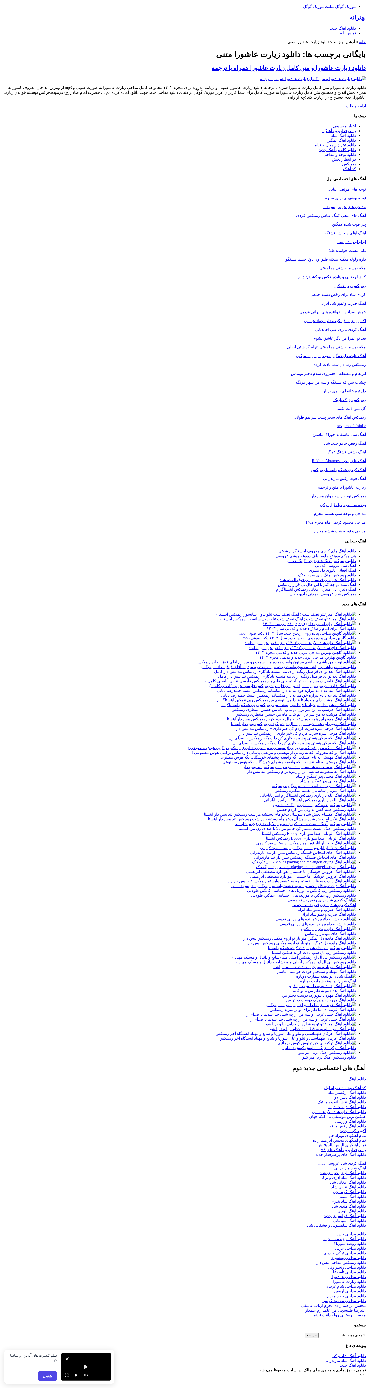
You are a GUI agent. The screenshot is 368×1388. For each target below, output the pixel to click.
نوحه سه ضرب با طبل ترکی (343, 505)
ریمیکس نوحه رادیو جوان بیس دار (338, 496)
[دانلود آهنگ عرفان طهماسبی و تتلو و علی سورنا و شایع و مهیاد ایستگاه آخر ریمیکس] (285, 1033)
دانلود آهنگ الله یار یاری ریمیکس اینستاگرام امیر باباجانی (310, 800)
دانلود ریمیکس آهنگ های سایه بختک (327, 575)
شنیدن (47, 1376)
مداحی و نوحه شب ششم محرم (340, 531)
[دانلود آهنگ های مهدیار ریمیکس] (328, 929)
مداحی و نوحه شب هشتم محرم (340, 513)
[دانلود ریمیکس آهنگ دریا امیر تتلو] (327, 1052)
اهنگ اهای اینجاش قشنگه (345, 233)
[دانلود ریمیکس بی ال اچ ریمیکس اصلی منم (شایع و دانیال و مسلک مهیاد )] (294, 957)
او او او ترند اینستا (351, 242)
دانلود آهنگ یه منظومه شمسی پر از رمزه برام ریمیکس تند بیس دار (301, 771)
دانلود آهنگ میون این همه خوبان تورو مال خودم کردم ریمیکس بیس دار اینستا (293, 724)
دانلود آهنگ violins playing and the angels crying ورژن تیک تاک (306, 867)
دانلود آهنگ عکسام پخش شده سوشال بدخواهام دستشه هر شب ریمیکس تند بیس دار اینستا (282, 819)
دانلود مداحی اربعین (350, 1291)
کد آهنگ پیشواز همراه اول (345, 1088)
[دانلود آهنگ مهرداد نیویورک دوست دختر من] (319, 995)
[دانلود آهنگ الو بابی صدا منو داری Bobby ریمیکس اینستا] (309, 833)
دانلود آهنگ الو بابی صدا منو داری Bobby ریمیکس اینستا (311, 838)
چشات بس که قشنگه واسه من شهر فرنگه (331, 382)
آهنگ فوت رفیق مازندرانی (344, 478)
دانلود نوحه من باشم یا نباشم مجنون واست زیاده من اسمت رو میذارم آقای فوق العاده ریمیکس (278, 667)
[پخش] (76, 1375)
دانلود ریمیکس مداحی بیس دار (340, 1262)
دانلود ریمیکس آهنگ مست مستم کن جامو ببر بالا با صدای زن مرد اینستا (297, 828)
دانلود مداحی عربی (350, 1248)
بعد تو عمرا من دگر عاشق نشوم (339, 338)
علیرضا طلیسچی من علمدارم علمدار (335, 1310)
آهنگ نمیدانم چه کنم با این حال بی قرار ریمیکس (317, 584)
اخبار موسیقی (344, 126)
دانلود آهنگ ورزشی (350, 1121)
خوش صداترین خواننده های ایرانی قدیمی (332, 312)
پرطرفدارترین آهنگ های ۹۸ (343, 1150)
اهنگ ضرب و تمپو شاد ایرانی (342, 303)
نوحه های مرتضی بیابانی (346, 189)
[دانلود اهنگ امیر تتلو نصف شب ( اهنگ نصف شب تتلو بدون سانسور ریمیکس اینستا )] (286, 614)
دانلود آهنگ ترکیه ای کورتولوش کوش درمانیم (319, 1048)
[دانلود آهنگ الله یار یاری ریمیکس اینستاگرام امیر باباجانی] (308, 795)
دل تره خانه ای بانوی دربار (344, 391)
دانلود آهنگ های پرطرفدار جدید (341, 1154)
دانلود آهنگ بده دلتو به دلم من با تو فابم (324, 990)
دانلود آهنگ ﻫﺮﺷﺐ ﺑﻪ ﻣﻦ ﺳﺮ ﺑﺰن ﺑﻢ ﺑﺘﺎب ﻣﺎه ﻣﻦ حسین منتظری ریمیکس (295, 714)
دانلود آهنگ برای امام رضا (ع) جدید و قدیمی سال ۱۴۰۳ (311, 628)
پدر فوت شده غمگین (349, 224)
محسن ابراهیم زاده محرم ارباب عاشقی (333, 1305)
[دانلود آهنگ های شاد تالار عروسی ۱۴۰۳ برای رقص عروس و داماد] (300, 643)
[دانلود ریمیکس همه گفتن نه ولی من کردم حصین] (314, 805)
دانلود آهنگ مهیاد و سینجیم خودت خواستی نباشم (316, 971)
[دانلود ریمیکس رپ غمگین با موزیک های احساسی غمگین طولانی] (301, 890)
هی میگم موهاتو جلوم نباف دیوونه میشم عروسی (316, 556)
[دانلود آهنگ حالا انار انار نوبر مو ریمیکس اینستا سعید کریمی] (306, 843)
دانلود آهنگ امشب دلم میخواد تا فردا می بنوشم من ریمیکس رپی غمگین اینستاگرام (288, 705)
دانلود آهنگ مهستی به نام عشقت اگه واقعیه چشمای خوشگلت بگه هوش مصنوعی (289, 762)
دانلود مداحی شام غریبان (345, 1286)
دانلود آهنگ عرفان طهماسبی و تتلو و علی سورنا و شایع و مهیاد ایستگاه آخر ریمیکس (287, 1038)
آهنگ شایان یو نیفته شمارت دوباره (328, 981)
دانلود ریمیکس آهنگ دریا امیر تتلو (329, 1057)
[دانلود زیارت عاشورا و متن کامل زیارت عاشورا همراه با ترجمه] (313, 79)
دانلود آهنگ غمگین (341, 140)
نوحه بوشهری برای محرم (345, 198)
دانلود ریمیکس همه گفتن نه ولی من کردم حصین (316, 809)
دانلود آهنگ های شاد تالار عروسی (339, 1111)
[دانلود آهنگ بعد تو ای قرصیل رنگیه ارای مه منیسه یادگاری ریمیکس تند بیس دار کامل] (285, 671)
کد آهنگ (349, 169)
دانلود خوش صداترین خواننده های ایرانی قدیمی (318, 924)
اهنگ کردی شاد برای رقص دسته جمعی (324, 905)
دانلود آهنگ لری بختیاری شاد (343, 1173)
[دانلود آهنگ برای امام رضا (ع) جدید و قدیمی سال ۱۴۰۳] (309, 624)
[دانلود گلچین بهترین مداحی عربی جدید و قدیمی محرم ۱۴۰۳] (305, 652)
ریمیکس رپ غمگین (350, 286)
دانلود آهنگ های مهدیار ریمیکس (330, 933)
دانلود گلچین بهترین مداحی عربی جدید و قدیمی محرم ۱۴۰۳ (307, 657)
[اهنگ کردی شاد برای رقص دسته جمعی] (322, 900)
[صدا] (86, 1375)
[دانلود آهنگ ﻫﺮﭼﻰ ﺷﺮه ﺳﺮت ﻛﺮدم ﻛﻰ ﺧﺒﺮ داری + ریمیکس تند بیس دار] (296, 728)
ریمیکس (349, 164)
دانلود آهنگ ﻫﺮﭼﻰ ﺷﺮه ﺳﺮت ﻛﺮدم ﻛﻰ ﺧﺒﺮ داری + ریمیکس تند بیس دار (298, 733)
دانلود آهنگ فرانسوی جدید (345, 1216)
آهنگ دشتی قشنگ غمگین (345, 452)
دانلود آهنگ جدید (343, 28)
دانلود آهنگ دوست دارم (347, 1107)
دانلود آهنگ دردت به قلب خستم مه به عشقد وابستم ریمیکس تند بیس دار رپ (293, 886)
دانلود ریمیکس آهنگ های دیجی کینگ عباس (321, 561)
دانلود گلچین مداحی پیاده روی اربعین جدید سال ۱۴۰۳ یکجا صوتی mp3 (299, 638)
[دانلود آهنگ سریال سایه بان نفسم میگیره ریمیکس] (313, 786)
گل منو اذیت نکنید (351, 408)
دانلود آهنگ (357, 1079)
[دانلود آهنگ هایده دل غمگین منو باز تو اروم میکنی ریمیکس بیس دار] (299, 938)
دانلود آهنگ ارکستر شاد (347, 1092)
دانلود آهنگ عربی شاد (348, 1187)
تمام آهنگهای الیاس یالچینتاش (341, 1145)
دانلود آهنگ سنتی (352, 1196)
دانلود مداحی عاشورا (348, 1277)
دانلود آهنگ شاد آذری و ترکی (343, 1177)
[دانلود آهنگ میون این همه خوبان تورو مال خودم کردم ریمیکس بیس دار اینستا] (291, 719)
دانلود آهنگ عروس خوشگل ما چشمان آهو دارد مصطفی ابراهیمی (303, 876)
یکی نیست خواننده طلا (347, 250)
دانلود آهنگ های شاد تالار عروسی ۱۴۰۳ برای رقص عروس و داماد (302, 647)
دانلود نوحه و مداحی (339, 154)
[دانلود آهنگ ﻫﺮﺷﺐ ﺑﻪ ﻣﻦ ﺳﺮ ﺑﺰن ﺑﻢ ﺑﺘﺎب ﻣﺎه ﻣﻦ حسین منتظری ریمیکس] (293, 709)
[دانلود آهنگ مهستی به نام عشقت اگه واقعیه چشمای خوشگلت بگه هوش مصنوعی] (287, 757)
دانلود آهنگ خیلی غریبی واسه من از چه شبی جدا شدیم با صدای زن (302, 1019)
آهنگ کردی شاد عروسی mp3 (342, 1163)
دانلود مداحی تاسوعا (349, 1272)
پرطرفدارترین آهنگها (339, 131)
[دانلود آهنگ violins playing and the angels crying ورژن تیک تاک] (304, 862)
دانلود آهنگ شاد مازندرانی (345, 1360)
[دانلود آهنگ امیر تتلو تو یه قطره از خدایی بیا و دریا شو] (311, 1024)
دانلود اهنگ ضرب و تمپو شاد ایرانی (328, 914)
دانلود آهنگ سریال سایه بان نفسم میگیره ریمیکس (315, 790)
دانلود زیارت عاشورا (349, 1281)
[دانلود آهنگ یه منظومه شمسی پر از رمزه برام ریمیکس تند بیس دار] (299, 767)
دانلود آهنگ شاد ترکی (349, 1356)
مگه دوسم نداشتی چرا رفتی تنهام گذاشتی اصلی (326, 347)
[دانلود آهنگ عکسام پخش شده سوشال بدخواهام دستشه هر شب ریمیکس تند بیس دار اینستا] (280, 814)
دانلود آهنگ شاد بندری (348, 1201)
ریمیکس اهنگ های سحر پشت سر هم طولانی (329, 417)
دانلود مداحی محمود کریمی (344, 1301)
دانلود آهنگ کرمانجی (349, 1192)
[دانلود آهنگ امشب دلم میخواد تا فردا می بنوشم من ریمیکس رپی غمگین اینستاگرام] (286, 700)
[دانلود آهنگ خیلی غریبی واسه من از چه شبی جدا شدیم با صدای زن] (300, 1014)
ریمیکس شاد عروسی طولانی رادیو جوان (323, 594)
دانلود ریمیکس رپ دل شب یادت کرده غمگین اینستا (314, 952)
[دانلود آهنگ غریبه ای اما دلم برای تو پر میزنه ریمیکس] (311, 1005)
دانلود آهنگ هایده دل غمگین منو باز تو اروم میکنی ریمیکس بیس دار (301, 943)
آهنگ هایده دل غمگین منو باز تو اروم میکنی (331, 356)
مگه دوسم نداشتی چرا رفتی (342, 268)
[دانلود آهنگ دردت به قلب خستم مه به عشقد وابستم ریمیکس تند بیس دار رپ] (291, 881)
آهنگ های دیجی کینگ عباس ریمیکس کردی (331, 215)
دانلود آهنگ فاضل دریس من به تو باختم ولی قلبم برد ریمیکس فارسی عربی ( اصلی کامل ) (282, 686)
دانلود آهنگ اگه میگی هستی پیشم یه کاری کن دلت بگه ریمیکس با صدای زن (294, 743)
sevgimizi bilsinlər (351, 426)
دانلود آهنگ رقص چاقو (348, 1126)
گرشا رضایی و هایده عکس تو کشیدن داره (332, 277)
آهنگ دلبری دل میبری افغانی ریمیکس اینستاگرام (316, 589)
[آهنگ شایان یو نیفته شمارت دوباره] (326, 976)
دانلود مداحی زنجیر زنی (346, 1267)
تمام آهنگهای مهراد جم (347, 1135)
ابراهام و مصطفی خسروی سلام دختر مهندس (328, 373)
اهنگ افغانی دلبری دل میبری (332, 570)
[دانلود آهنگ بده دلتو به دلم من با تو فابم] (322, 986)
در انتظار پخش (344, 159)
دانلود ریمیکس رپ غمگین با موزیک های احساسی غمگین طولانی (303, 895)
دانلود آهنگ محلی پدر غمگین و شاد (328, 781)
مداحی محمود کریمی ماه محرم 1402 (335, 522)
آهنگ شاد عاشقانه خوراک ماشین (339, 434)
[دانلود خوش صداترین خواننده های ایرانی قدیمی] (316, 919)
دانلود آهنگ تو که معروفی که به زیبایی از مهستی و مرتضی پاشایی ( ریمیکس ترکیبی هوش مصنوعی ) (274, 752)
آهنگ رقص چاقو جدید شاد (345, 443)
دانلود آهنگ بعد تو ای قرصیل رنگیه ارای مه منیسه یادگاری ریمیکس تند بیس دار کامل (287, 676)
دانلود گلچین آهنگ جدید (337, 150)
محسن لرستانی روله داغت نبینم (339, 1315)
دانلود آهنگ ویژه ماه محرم (344, 1239)
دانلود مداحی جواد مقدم (346, 1296)
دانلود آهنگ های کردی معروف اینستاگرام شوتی (317, 551)
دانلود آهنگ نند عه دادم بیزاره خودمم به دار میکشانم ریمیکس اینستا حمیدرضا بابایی (288, 695)
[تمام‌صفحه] (67, 1375)
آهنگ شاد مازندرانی (350, 1168)
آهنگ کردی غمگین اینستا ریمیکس (338, 470)
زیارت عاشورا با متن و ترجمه (342, 487)
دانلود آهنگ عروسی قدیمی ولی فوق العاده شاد (318, 580)
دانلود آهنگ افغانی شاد (348, 1182)
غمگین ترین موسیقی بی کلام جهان (337, 1116)
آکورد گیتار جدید (353, 1131)
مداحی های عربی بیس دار (344, 207)
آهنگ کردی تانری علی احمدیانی (340, 329)
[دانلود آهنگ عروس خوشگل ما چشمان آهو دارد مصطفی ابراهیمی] (301, 871)
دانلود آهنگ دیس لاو (350, 1097)
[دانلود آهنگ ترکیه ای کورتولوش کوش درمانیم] (317, 1043)
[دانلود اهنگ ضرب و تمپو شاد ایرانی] (326, 909)
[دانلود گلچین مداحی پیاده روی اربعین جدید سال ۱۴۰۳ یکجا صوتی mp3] (297, 633)
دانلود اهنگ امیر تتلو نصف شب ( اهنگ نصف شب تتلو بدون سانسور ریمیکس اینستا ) (288, 619)
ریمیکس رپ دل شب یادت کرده (340, 364)
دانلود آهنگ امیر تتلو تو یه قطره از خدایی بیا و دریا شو (313, 1029)
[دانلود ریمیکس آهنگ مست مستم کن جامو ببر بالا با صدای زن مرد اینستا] (295, 824)
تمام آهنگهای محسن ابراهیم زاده (339, 1140)
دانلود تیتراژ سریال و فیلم (335, 145)
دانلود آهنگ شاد (343, 135)
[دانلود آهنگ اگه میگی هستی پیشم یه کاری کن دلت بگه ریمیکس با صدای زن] (292, 738)
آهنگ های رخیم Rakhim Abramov (339, 461)
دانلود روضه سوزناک (349, 1243)
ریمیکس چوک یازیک (349, 400)
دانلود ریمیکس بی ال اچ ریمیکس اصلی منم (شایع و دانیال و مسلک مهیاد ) (296, 962)
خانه (362, 42)
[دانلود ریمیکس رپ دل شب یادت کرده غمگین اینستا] (312, 948)
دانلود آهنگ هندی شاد (349, 1206)
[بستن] (67, 1359)
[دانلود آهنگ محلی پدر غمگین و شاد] (326, 776)
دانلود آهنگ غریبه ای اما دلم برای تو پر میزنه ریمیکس (313, 1009)
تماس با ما (347, 33)
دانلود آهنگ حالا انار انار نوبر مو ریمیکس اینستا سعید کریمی (308, 848)
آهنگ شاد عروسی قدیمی (335, 565)
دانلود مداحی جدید (351, 1234)
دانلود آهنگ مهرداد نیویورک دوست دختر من (321, 1000)
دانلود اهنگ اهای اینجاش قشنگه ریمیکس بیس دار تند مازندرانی (305, 857)
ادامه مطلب (356, 106)
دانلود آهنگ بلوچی (351, 1211)
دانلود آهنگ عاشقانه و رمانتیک (341, 1102)
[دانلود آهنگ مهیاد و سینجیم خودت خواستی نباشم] (314, 967)
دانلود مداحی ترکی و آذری (345, 1253)
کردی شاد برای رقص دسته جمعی (338, 294)
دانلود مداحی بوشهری (348, 1258)
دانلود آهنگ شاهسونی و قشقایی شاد (336, 1225)
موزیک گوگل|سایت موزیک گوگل (329, 6)
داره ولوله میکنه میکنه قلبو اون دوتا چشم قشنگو (326, 259)
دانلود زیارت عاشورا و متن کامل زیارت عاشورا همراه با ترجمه (289, 68)
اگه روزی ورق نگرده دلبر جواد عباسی (335, 321)
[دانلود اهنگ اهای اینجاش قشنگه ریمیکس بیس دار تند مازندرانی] (303, 852)
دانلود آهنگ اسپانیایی (349, 1220)
